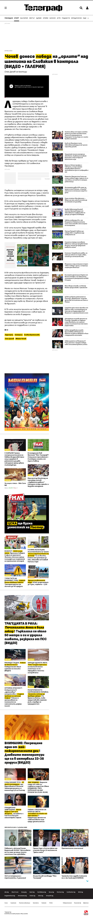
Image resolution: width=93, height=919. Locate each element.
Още (84, 18)
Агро (59, 18)
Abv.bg (7, 892)
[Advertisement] (26, 357)
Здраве (39, 18)
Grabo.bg (32, 895)
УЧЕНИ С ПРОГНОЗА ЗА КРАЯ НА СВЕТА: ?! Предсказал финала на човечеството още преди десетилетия (37, 815)
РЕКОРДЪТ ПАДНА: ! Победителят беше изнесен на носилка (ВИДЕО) (15, 667)
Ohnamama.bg (22, 895)
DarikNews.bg (41, 892)
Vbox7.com (15, 892)
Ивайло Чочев (21, 339)
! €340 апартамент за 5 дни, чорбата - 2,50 (38, 582)
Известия (85, 902)
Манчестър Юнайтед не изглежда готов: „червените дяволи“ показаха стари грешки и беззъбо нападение (38, 482)
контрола (18, 335)
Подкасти (66, 18)
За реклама (13, 902)
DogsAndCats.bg (10, 895)
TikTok (50, 902)
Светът (32, 18)
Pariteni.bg (60, 892)
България (24, 18)
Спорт (16, 18)
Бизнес (52, 18)
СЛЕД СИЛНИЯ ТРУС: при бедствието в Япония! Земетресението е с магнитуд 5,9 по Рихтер (15, 786)
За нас (6, 902)
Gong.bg (24, 892)
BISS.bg (80, 892)
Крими (45, 18)
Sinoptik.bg (49, 895)
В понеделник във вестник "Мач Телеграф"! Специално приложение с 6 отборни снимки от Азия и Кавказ (38, 457)
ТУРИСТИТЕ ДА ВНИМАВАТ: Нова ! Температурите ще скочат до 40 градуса (15, 582)
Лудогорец (9, 335)
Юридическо (76, 18)
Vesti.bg (32, 892)
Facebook (44, 902)
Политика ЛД (77, 902)
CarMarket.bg (71, 892)
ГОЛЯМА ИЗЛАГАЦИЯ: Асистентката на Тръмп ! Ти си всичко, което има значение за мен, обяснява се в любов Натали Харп (38, 556)
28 (46, 263)
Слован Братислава (32, 335)
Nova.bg (51, 892)
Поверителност (67, 902)
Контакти (36, 902)
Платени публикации (24, 902)
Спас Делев (9, 339)
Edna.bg (40, 895)
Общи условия (24, 913)
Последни (9, 18)
